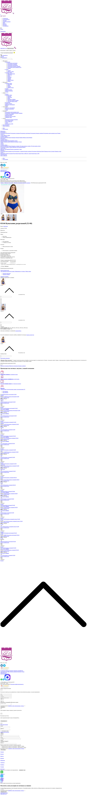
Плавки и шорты (8, 103)
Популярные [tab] (5, 391)
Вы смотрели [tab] (5, 392)
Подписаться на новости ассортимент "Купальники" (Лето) (14, 747)
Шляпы (9, 81)
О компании (2, 670)
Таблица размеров (13, 671)
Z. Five (1, 520)
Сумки (6, 109)
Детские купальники (9, 114)
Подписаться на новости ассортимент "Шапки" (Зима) (13, 746)
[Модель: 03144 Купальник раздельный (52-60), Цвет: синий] (3, 220)
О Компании (5, 18)
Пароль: (2, 742)
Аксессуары (2, 148)
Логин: (2, 734)
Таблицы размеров (6, 21)
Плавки (9, 68)
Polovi (1, 478)
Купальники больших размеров (14, 66)
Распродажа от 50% (9, 123)
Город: (2, 740)
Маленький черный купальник (11, 119)
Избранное (4, 57)
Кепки (9, 75)
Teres (1, 450)
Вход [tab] (1, 724)
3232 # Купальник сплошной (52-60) (11, 424)
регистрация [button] (3, 31)
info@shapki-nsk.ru (4, 792)
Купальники (7, 62)
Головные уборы (8, 72)
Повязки (9, 79)
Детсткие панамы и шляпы (13, 100)
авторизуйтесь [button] (18, 330)
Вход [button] (4, 128)
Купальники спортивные (13, 65)
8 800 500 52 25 (3, 48)
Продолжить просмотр (5, 358)
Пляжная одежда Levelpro (10, 116)
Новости (4, 23)
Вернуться (2, 230)
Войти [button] (1, 29)
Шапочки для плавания (10, 104)
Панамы (9, 77)
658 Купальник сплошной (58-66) (11, 493)
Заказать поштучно (30, 334)
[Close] (1, 364)
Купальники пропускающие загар (14, 67)
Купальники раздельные (12, 63)
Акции (6, 122)
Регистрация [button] (5, 129)
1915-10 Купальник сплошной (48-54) (11, 479)
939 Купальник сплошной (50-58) (11, 507)
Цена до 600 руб (6, 125)
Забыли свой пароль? (4, 732)
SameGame (5, 226)
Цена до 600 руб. (8, 121)
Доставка (5, 20)
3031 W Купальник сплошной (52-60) (11, 465)
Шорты (6, 105)
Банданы (9, 96)
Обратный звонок (10, 48)
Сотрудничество (6, 19)
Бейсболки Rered (8, 115)
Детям (1, 142)
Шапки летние (10, 80)
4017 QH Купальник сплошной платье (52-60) (13, 521)
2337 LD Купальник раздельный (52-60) (12, 410)
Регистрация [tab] (5, 724)
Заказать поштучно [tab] (7, 273)
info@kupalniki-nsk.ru (4, 171)
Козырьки (10, 76)
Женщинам (2, 131)
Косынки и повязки (12, 99)
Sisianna (2, 395)
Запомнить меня (5, 730)
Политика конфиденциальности (17, 684)
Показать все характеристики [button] (6, 257)
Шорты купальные (9, 90)
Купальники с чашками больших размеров (13, 113)
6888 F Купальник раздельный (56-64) (11, 535)
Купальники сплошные (12, 64)
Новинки (2, 150)
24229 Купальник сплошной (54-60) (11, 452)
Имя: (1, 735)
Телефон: (2, 738)
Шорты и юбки (11, 71)
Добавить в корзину (4, 276)
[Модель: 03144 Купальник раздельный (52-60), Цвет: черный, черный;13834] (8, 220)
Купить (1, 407)
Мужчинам (2, 138)
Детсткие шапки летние (12, 101)
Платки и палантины (9, 108)
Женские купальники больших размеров (17, 365)
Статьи (22, 671)
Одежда (6, 69)
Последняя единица (9, 120)
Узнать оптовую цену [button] (4, 270)
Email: (2, 737)
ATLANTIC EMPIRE (4, 409)
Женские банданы (11, 73)
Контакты (5, 24)
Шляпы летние (11, 87)
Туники (9, 70)
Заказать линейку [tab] (6, 274)
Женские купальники (4, 365)
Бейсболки (10, 74)
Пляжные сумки (8, 117)
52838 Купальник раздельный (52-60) (11, 396)
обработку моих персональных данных (16, 705)
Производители (6, 124)
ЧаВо (4, 22)
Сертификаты (5, 25)
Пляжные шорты (8, 89)
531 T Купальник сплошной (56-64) (11, 438)
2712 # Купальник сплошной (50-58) (11, 550)
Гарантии (15, 670)
